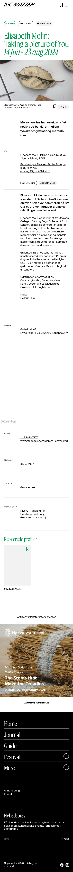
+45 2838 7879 (29, 437)
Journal (12, 734)
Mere (9, 767)
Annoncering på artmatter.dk (36, 703)
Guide (10, 745)
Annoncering (12, 790)
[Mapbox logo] (8, 421)
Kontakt (9, 794)
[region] (36, 383)
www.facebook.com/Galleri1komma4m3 (44, 441)
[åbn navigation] (66, 5)
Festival (12, 756)
